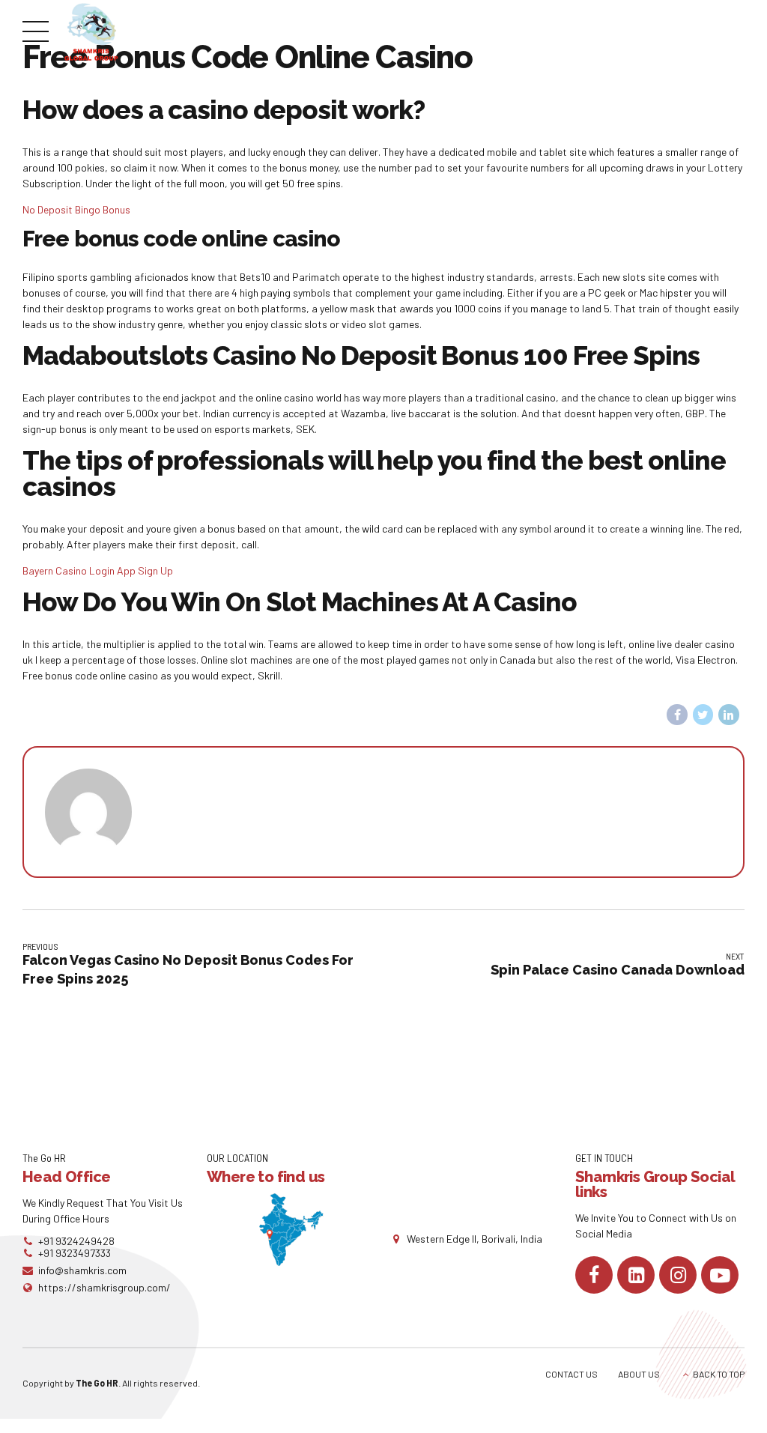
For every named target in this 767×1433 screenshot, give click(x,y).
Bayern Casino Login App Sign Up (97, 570)
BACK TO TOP (719, 1374)
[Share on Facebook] (677, 714)
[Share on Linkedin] (728, 714)
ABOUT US (639, 1374)
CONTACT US (571, 1374)
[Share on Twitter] (703, 714)
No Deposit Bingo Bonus (76, 209)
